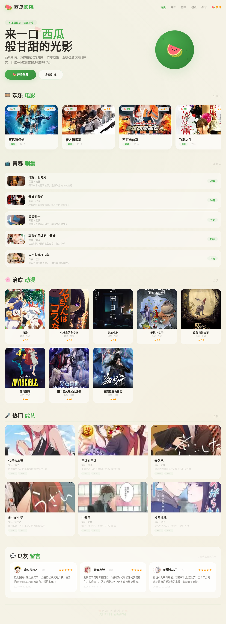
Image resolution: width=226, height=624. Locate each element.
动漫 (194, 7)
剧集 (183, 7)
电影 (173, 7)
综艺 (204, 7)
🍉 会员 (216, 7)
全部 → (217, 95)
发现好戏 (50, 75)
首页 (163, 7)
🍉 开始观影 (20, 74)
